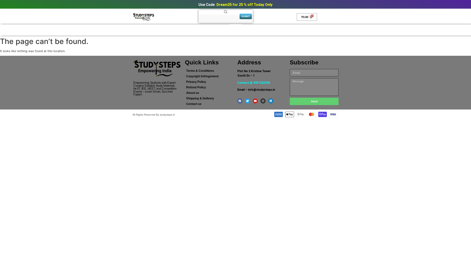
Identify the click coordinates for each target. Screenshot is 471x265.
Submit (245, 16)
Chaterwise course (332, 30)
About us (192, 92)
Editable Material (150, 30)
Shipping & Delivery (200, 98)
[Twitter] (247, 100)
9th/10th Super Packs (257, 30)
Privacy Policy (196, 81)
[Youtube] (255, 100)
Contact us (193, 103)
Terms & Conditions (200, 70)
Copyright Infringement (202, 76)
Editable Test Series (182, 30)
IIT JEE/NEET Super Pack (295, 30)
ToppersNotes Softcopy (219, 30)
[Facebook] (239, 100)
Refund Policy (196, 87)
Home (129, 30)
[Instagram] (263, 100)
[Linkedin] (270, 100)
